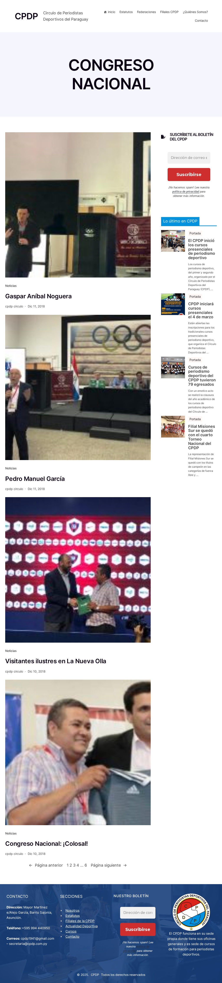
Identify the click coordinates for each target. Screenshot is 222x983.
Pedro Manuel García (35, 478)
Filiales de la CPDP (80, 921)
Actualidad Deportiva (81, 926)
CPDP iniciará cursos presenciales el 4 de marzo (201, 310)
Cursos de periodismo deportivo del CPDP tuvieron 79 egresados (202, 376)
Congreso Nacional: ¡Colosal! (46, 843)
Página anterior (46, 865)
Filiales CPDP (169, 12)
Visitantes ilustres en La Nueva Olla (55, 661)
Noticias (11, 285)
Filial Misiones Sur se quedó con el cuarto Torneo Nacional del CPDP (201, 437)
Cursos (71, 931)
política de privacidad (185, 191)
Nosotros (72, 910)
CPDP (95, 974)
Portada (195, 233)
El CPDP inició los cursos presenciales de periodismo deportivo (201, 249)
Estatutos (126, 12)
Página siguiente (109, 865)
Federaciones (146, 12)
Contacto (201, 20)
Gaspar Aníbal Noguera (38, 296)
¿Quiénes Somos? (195, 12)
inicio (111, 12)
